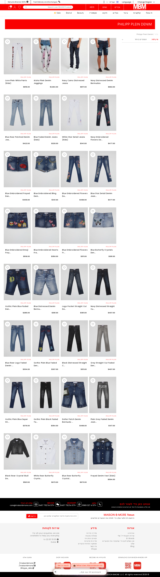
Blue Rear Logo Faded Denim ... (16, 364)
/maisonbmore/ (26, 563)
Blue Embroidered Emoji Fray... (16, 251)
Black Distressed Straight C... (74, 364)
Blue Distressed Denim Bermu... (45, 307)
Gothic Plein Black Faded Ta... (46, 420)
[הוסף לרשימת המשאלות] (93, 41)
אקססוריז (93, 13)
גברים (117, 7)
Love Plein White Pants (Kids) (16, 81)
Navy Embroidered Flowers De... (100, 138)
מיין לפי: (154, 39)
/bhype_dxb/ (26, 568)
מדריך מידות (91, 533)
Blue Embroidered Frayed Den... (17, 194)
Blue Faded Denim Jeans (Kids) (46, 138)
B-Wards (130, 538)
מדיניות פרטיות (90, 541)
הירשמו (33, 516)
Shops (94, 549)
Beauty (80, 13)
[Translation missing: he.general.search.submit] (26, 7)
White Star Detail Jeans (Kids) (73, 138)
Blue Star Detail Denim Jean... (101, 194)
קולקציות (137, 13)
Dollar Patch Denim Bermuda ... (71, 420)
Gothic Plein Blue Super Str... (16, 420)
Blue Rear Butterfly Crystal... (71, 477)
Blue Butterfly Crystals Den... (102, 251)
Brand (69, 13)
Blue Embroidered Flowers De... (75, 194)
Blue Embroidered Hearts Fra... (46, 251)
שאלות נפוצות (91, 536)
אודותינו (131, 533)
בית (156, 34)
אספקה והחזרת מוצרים (87, 543)
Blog (132, 546)
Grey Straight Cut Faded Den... (102, 364)
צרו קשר (93, 546)
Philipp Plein (111, 77)
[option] (102, 56)
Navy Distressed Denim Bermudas (102, 81)
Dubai (54, 542)
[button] (112, 2)
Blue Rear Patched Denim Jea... (17, 138)
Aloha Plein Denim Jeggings (42, 81)
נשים (104, 7)
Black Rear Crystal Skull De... (16, 477)
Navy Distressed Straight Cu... (103, 307)
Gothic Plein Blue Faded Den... (16, 307)
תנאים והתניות (91, 538)
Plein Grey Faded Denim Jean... (102, 420)
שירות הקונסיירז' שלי (126, 536)
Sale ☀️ (57, 13)
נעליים (115, 13)
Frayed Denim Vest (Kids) (103, 475)
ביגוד (126, 13)
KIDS (92, 7)
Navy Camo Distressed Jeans (73, 81)
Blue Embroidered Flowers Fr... (75, 251)
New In (149, 13)
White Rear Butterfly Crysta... (44, 477)
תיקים (104, 13)
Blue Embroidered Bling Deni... (45, 194)
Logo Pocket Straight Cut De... (74, 307)
